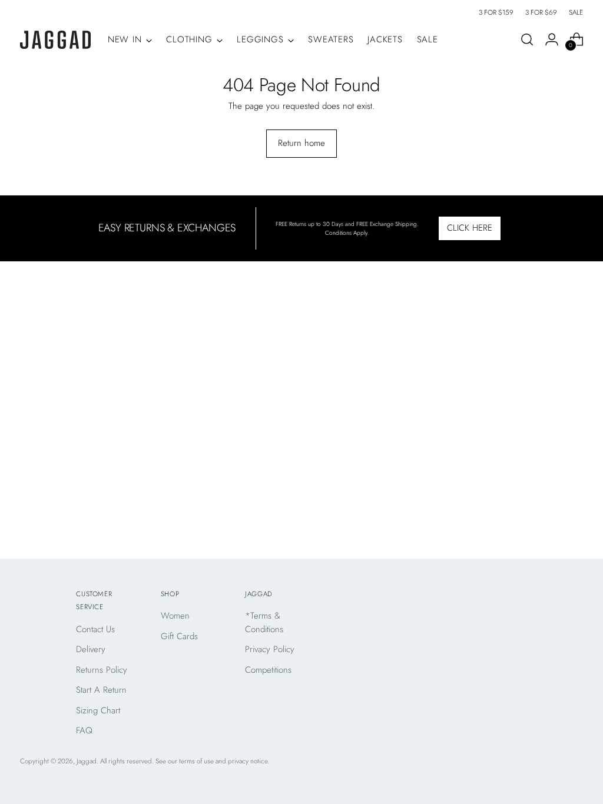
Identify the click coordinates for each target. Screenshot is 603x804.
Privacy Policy (269, 649)
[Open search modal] (527, 39)
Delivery (90, 649)
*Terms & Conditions (264, 622)
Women (175, 615)
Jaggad (87, 761)
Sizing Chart (98, 710)
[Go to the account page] (552, 39)
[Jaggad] (55, 40)
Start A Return (101, 689)
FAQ (84, 730)
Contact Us (95, 629)
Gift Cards (179, 636)
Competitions (268, 669)
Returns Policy (101, 669)
